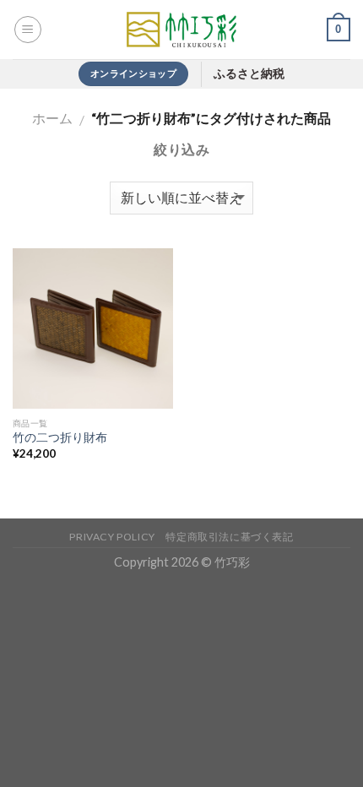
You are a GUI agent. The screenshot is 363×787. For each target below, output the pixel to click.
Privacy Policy (112, 536)
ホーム (52, 118)
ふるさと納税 (249, 74)
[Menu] (27, 29)
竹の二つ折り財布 (66, 437)
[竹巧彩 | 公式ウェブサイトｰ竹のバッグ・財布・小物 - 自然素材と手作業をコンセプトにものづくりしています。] (181, 29)
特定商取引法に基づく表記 (229, 536)
